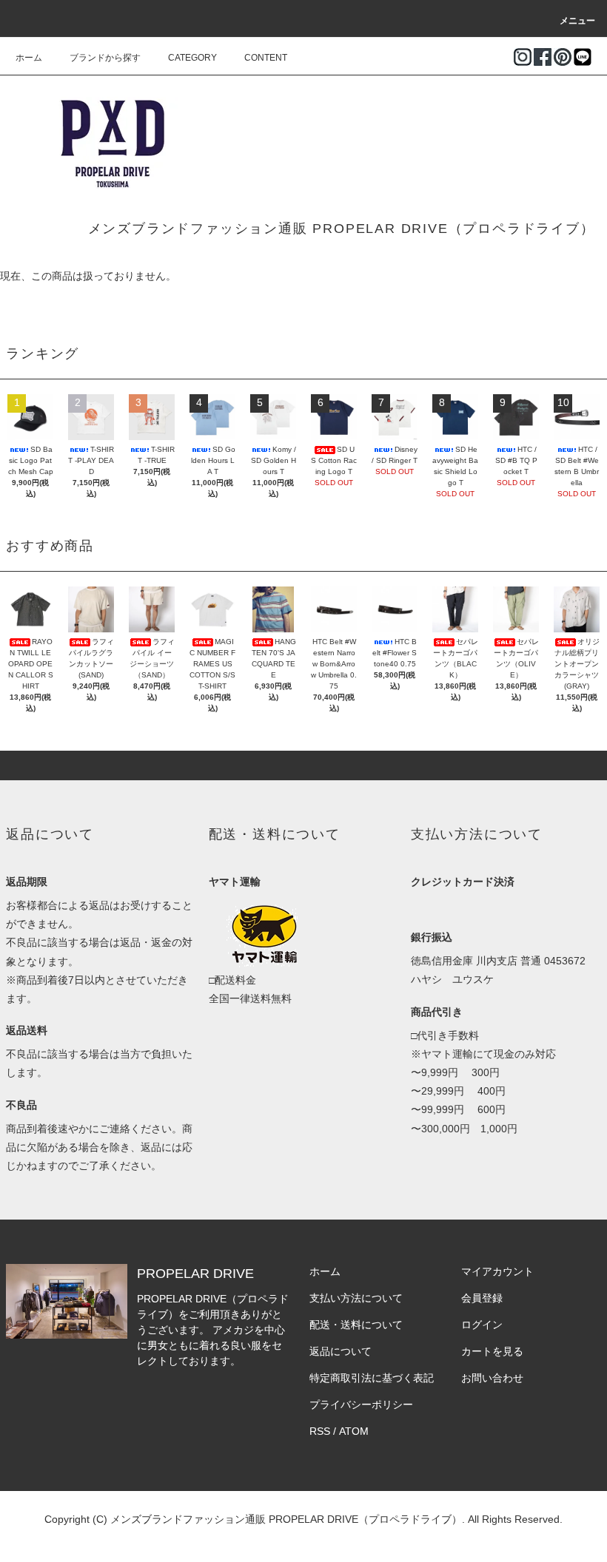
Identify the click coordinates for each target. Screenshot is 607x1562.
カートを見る (492, 1351)
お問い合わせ (492, 1378)
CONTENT (265, 58)
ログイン (482, 1325)
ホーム (29, 58)
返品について (340, 1351)
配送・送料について (356, 1325)
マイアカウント (497, 1271)
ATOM (354, 1431)
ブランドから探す (105, 58)
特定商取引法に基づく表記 (371, 1378)
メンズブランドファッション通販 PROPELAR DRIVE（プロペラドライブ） (341, 228)
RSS (319, 1431)
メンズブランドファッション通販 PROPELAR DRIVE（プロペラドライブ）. (287, 1519)
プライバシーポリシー (361, 1404)
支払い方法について (356, 1298)
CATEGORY (192, 58)
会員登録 (482, 1298)
